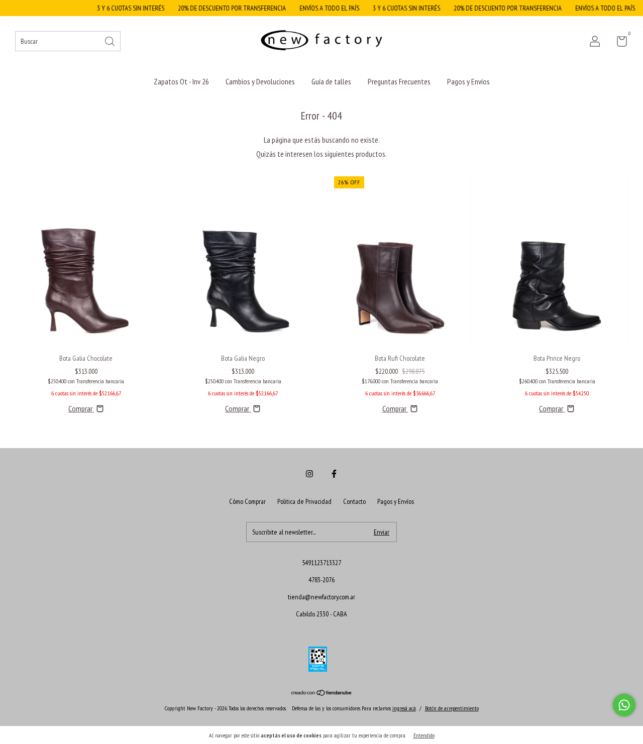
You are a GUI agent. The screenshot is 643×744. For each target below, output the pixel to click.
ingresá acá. (404, 708)
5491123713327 (321, 562)
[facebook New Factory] (334, 474)
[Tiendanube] (321, 693)
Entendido (424, 735)
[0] (618, 43)
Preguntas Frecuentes (399, 81)
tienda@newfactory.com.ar (321, 596)
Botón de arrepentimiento (452, 708)
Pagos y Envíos (468, 81)
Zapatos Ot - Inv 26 (181, 81)
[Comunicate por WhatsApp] (624, 705)
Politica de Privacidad (304, 501)
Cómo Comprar (247, 501)
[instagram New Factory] (309, 474)
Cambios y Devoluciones (260, 81)
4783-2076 (321, 579)
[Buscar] (110, 40)
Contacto (354, 501)
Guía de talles (331, 81)
